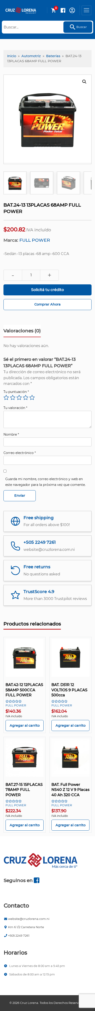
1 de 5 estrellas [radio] (6, 397)
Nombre (11, 434)
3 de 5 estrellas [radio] (19, 397)
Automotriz (31, 56)
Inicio (11, 56)
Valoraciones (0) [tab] (22, 330)
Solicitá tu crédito (47, 290)
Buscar (81, 27)
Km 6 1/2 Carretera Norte (26, 927)
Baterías (53, 56)
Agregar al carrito (25, 725)
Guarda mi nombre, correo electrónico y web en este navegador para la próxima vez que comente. (45, 482)
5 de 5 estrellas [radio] (32, 397)
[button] (84, 82)
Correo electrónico (19, 453)
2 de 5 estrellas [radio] (12, 397)
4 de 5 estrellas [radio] (25, 397)
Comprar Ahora (47, 304)
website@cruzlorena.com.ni (28, 919)
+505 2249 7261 (19, 935)
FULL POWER (34, 240)
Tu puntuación (16, 392)
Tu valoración (15, 408)
